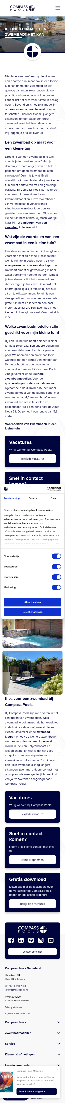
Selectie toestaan (32, 611)
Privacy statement (14, 1007)
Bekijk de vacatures (32, 459)
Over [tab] (53, 498)
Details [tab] (32, 498)
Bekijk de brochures (32, 904)
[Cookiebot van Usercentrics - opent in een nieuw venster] (46, 489)
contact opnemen (32, 860)
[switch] (56, 566)
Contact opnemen (32, 951)
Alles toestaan (32, 602)
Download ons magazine (32, 1091)
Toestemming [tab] (12, 498)
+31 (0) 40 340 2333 (15, 986)
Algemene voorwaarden (17, 1013)
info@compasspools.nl (16, 990)
